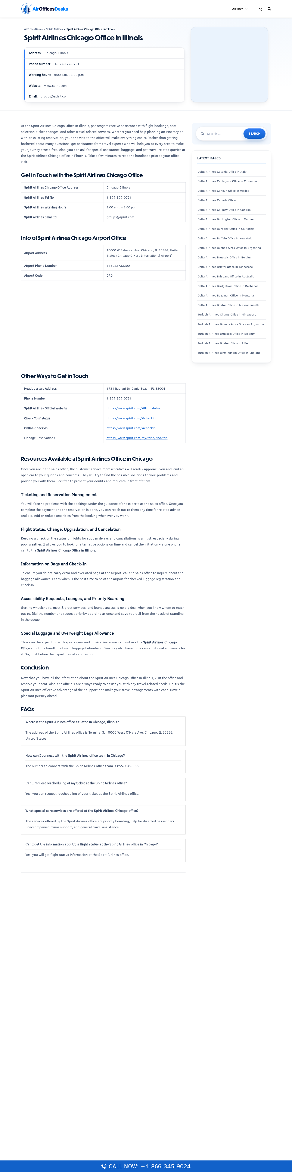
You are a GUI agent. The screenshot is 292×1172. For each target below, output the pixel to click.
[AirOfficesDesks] (44, 8)
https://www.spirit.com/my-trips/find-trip (137, 438)
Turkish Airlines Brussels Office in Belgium (226, 334)
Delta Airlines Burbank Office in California (226, 229)
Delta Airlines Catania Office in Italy (222, 172)
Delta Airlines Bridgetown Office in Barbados (228, 286)
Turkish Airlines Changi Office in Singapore (227, 314)
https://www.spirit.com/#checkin (131, 418)
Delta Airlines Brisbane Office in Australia (226, 276)
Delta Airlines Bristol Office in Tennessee (225, 267)
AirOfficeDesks (33, 29)
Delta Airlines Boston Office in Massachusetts (229, 305)
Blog (258, 8)
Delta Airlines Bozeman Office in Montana (226, 295)
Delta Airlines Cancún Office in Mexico (223, 191)
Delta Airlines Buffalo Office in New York (225, 238)
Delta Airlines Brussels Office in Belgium (225, 257)
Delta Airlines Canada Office (217, 200)
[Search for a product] (269, 8)
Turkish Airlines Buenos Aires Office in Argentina (231, 324)
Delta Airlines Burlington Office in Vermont (227, 219)
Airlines (237, 8)
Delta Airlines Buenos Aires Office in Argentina (229, 248)
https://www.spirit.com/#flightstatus (133, 408)
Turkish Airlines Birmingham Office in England (229, 353)
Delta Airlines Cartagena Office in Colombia (227, 181)
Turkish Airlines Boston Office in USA (223, 343)
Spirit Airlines (54, 29)
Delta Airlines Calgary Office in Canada (224, 210)
